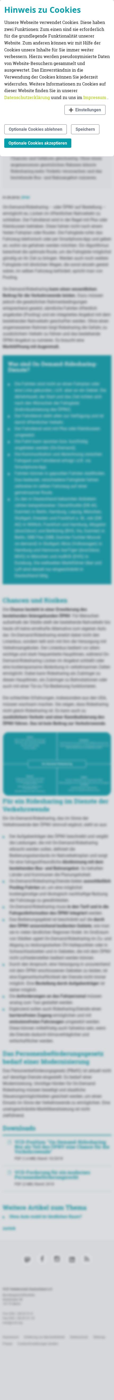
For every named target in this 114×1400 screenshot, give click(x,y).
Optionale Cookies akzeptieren (37, 143)
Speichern (85, 129)
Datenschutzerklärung (27, 97)
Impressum (95, 97)
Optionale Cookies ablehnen (35, 129)
